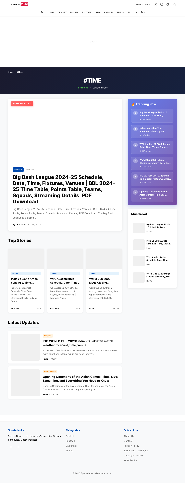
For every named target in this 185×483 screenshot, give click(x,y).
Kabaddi (108, 12)
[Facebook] (168, 4)
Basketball (71, 445)
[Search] (174, 4)
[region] (92, 42)
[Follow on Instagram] (18, 447)
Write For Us (130, 460)
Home (11, 72)
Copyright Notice (133, 455)
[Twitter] (155, 4)
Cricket (62, 12)
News (51, 12)
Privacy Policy (131, 445)
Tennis (120, 12)
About (138, 4)
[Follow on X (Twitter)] (11, 447)
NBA (98, 12)
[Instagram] (162, 4)
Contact (147, 4)
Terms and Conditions (136, 450)
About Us (129, 436)
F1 (129, 12)
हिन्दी (143, 12)
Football (87, 12)
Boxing (74, 12)
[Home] (42, 12)
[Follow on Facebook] (26, 447)
